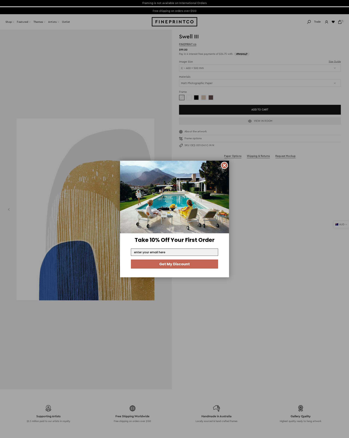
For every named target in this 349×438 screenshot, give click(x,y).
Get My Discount (174, 264)
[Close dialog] (224, 165)
